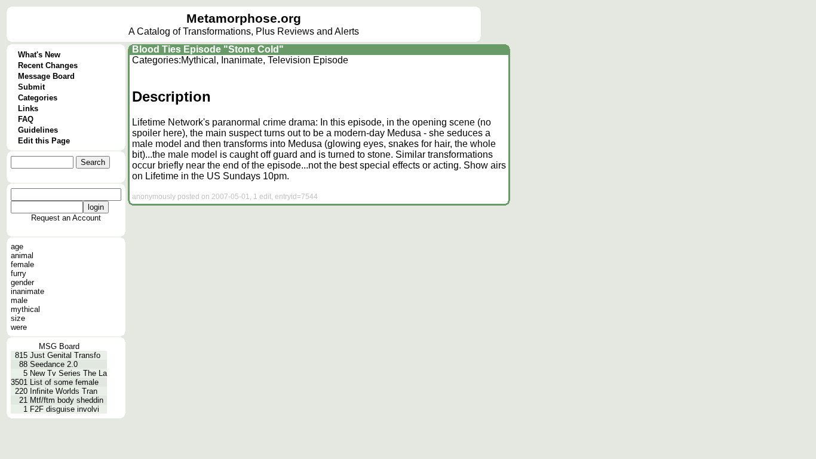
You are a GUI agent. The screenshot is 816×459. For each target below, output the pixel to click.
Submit (31, 86)
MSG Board (59, 346)
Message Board (46, 76)
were (19, 327)
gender (22, 282)
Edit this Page (44, 140)
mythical (25, 309)
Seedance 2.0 (54, 364)
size (18, 318)
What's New (39, 54)
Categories (37, 97)
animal (22, 255)
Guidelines (38, 130)
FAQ (25, 119)
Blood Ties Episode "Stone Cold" (208, 49)
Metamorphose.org (243, 18)
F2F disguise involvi (64, 409)
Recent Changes (48, 65)
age (17, 246)
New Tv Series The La (68, 373)
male (19, 300)
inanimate (27, 291)
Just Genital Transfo (65, 355)
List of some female (64, 382)
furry (18, 273)
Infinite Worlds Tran (63, 391)
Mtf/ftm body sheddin (66, 400)
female (22, 264)
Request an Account (66, 217)
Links (28, 108)
